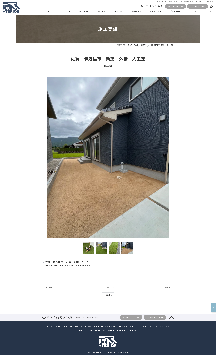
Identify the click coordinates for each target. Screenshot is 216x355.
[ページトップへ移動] (171, 317)
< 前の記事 (48, 287)
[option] (108, 157)
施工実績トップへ (108, 287)
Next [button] (170, 157)
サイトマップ (133, 330)
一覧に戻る (108, 295)
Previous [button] (45, 157)
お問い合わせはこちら (176, 6)
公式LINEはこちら (197, 6)
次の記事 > (167, 287)
